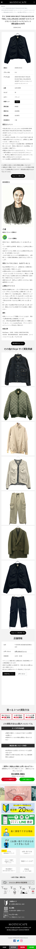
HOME (4, 947)
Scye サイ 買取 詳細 (18, 176)
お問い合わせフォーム (21, 651)
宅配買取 (22, 947)
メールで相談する (9, 779)
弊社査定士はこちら (18, 343)
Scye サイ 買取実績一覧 (18, 632)
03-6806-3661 (18, 774)
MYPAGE (13, 947)
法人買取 (11, 908)
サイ (16, 72)
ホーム (3, 6)
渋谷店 (16, 106)
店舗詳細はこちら (9, 674)
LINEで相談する (27, 779)
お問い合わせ (21, 674)
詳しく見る (18, 372)
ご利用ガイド (13, 901)
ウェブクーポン (13, 914)
